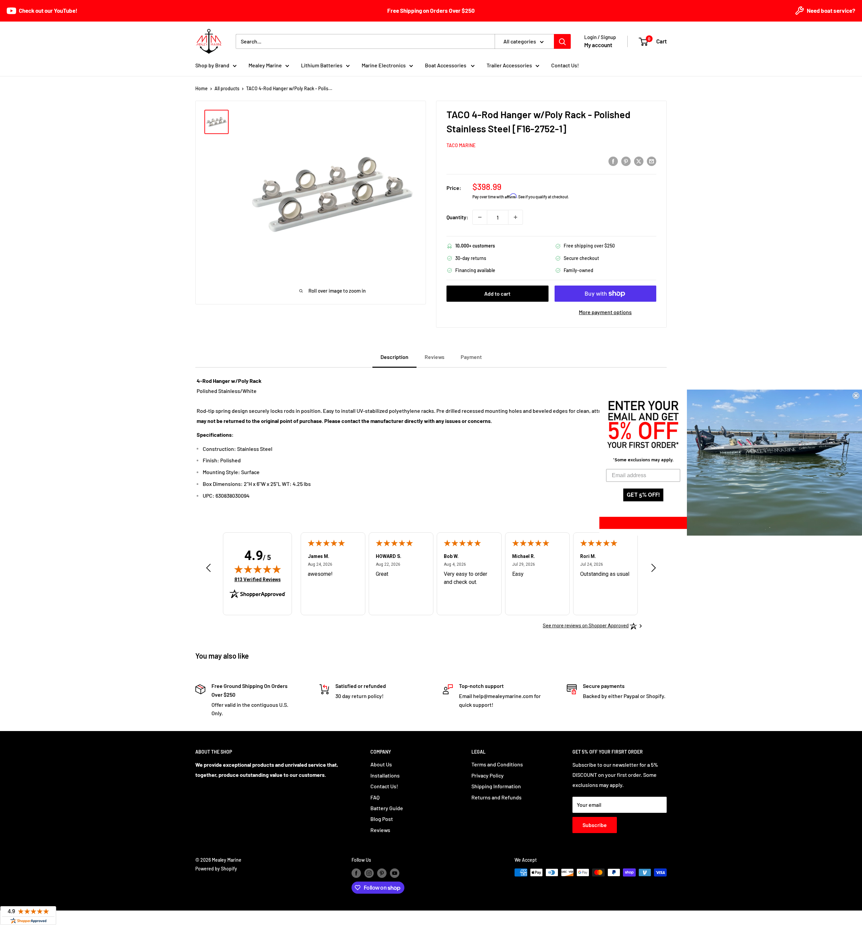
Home (201, 88)
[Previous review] (208, 569)
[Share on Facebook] (613, 161)
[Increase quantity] (515, 217)
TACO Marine (460, 145)
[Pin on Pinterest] (626, 161)
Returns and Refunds (496, 797)
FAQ (374, 797)
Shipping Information (496, 786)
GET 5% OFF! (643, 495)
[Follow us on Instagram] (369, 873)
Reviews (380, 830)
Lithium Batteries (321, 65)
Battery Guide (386, 808)
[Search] (562, 41)
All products (226, 88)
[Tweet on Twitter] (638, 161)
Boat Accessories (446, 65)
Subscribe (595, 825)
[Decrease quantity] (480, 217)
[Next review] (653, 569)
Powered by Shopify (216, 868)
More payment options (605, 312)
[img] (257, 569)
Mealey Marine (265, 65)
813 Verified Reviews (257, 579)
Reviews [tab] (434, 357)
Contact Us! (565, 65)
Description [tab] (394, 357)
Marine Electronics (384, 65)
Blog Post (381, 819)
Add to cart (497, 293)
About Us (381, 764)
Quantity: (457, 217)
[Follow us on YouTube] (394, 873)
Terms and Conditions (497, 764)
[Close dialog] (856, 395)
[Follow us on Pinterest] (382, 873)
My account (598, 44)
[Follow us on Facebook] (356, 873)
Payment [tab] (471, 357)
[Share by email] (651, 161)
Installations (385, 775)
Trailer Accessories (509, 65)
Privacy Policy (487, 775)
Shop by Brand (212, 65)
